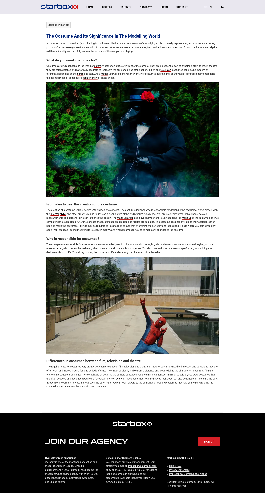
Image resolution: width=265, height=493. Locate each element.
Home (89, 7)
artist (59, 248)
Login (164, 7)
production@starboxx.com (142, 465)
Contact (182, 7)
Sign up (209, 441)
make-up (186, 217)
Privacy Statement (179, 469)
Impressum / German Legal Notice (188, 473)
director (55, 213)
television (166, 69)
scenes (120, 378)
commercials (175, 47)
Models (107, 7)
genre (80, 73)
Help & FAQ (175, 465)
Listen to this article (58, 24)
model (104, 73)
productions (158, 47)
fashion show (90, 77)
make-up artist (125, 217)
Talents (125, 7)
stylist (63, 213)
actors (97, 65)
